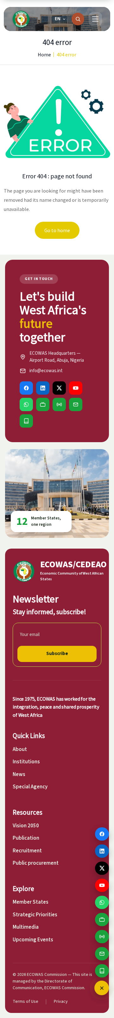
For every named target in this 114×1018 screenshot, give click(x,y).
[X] (59, 388)
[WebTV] (42, 404)
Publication (26, 838)
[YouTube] (75, 388)
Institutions (26, 762)
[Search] (78, 19)
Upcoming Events (33, 940)
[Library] (26, 421)
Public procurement (36, 863)
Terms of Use (25, 1001)
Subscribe (57, 653)
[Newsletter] (75, 404)
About (20, 749)
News (19, 774)
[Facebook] (26, 388)
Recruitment (27, 851)
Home (44, 54)
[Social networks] (101, 988)
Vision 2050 (26, 826)
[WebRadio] (59, 404)
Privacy (61, 1001)
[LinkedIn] (42, 388)
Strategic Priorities (35, 915)
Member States (30, 902)
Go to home (57, 230)
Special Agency (30, 787)
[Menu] (95, 19)
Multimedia (26, 927)
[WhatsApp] (26, 404)
